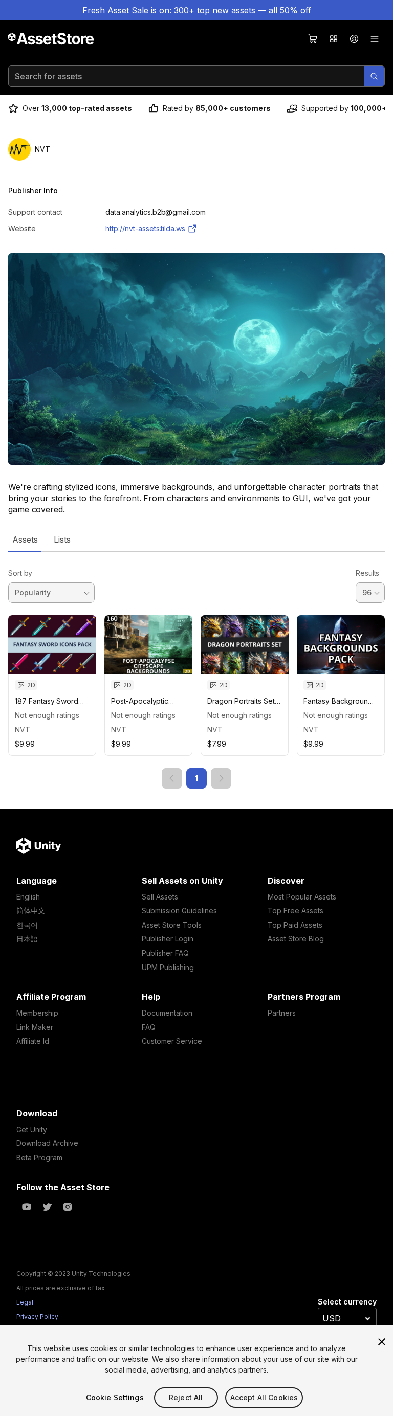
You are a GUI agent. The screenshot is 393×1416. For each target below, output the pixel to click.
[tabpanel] (196, 670)
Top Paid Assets (295, 924)
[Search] (374, 76)
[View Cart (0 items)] (313, 39)
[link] (172, 778)
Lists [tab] (62, 539)
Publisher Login (167, 938)
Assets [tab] (24, 539)
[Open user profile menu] (354, 39)
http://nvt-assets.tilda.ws (145, 228)
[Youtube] (26, 1207)
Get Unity (31, 1129)
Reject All (186, 1397)
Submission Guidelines (179, 910)
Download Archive (47, 1143)
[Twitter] (47, 1207)
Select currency (347, 1301)
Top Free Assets (295, 910)
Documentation (167, 1012)
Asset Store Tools (172, 924)
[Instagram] (67, 1207)
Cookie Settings (115, 1397)
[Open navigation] (374, 39)
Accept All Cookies (264, 1397)
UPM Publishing (168, 967)
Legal (24, 1302)
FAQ (149, 1027)
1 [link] (196, 778)
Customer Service (172, 1041)
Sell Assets (160, 896)
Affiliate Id (32, 1041)
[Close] (382, 1342)
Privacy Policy (37, 1316)
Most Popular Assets (302, 896)
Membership (37, 1012)
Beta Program (39, 1157)
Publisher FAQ (165, 953)
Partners (282, 1012)
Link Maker (34, 1027)
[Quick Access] (333, 39)
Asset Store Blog (296, 938)
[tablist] (196, 539)
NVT (22, 729)
